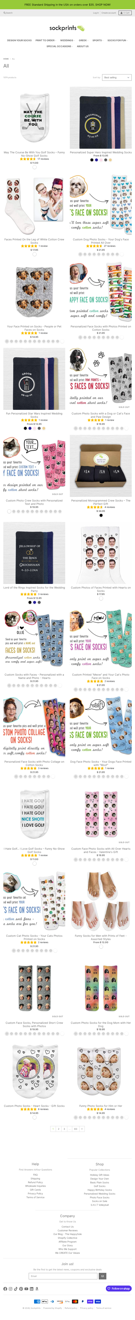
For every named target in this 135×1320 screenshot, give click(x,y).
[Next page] (82, 1129)
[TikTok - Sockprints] (16, 1289)
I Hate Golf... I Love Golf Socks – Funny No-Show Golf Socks (34, 850)
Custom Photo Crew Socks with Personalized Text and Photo (34, 502)
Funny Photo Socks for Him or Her (100, 1106)
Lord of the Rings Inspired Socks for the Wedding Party (34, 589)
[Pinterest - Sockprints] (21, 1289)
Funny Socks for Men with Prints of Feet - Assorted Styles (101, 937)
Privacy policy (86, 1308)
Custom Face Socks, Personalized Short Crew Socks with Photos (34, 1024)
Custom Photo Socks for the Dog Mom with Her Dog (101, 1024)
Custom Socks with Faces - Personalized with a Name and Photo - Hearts (34, 676)
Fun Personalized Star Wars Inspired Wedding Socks (34, 415)
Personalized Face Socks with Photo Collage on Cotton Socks (34, 763)
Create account (109, 13)
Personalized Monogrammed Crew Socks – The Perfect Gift (100, 502)
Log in (96, 13)
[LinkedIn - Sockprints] (32, 1289)
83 (75, 1128)
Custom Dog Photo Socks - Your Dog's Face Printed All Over (101, 241)
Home (6, 59)
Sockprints (35, 1308)
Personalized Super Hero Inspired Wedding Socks (101, 152)
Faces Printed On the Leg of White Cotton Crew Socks (34, 241)
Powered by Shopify (52, 1308)
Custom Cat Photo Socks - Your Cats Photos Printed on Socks (34, 937)
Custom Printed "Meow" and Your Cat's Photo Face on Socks (100, 676)
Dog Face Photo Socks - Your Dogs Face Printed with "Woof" (100, 763)
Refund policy (71, 1308)
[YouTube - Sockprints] (26, 1289)
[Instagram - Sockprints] (11, 1289)
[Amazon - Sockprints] (37, 1289)
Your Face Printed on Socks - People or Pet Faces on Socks (34, 328)
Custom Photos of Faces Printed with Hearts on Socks (101, 589)
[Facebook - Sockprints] (5, 1289)
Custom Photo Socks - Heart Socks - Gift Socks (34, 1106)
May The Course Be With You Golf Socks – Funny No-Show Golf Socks (34, 154)
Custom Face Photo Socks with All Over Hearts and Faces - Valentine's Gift (100, 850)
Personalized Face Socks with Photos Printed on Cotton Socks (101, 328)
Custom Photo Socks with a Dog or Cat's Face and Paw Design (101, 415)
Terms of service (103, 1308)
